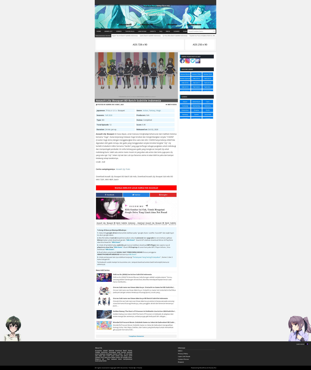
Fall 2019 (185, 87)
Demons (208, 106)
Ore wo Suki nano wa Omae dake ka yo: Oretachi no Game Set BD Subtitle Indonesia (147, 287)
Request (181, 362)
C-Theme (139, 368)
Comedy (185, 106)
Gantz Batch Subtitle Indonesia (150, 36)
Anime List (108, 31)
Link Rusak (142, 31)
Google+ (164, 195)
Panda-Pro (212, 368)
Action (145, 110)
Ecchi (208, 110)
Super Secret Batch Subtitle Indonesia (125, 36)
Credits (153, 31)
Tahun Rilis (129, 31)
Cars (207, 102)
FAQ (160, 31)
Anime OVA (208, 74)
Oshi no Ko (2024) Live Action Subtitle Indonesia (132, 274)
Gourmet (207, 114)
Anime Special (185, 78)
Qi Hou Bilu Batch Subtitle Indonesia (175, 36)
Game (196, 114)
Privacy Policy (183, 354)
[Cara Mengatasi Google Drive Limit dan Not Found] (136, 219)
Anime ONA (196, 74)
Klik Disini (116, 242)
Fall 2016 (185, 83)
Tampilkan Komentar (136, 336)
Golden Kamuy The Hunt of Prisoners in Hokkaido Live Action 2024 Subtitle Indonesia (147, 311)
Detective (185, 110)
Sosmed (176, 31)
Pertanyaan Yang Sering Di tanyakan (146, 257)
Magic (158, 110)
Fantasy (152, 110)
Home (99, 31)
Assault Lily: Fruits (123, 169)
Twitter (137, 195)
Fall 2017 (196, 83)
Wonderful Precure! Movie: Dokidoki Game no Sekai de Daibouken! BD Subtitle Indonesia (149, 322)
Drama (196, 110)
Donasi (186, 31)
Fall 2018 (207, 83)
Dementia (196, 106)
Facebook (110, 195)
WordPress (203, 368)
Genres (119, 31)
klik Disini (130, 240)
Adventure (196, 102)
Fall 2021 (207, 87)
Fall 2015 (207, 78)
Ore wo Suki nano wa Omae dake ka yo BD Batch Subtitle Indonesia (140, 298)
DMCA (168, 31)
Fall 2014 (196, 78)
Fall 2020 (108, 115)
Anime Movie (185, 74)
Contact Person (183, 359)
